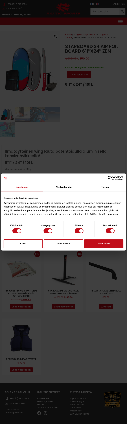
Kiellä (23, 243)
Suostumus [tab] (22, 187)
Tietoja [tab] (105, 187)
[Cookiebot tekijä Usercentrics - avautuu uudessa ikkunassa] (109, 178)
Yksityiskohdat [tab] (63, 187)
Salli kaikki (104, 243)
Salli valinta (63, 243)
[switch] (48, 230)
